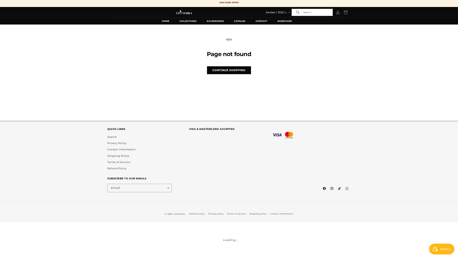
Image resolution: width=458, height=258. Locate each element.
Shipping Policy (118, 155)
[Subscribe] (168, 188)
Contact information (281, 213)
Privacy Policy (116, 143)
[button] (312, 12)
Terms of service (236, 213)
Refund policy (197, 213)
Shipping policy (258, 213)
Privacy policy (216, 213)
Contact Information (121, 149)
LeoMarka (179, 214)
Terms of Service (118, 162)
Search (112, 136)
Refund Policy (117, 168)
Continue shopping (228, 70)
